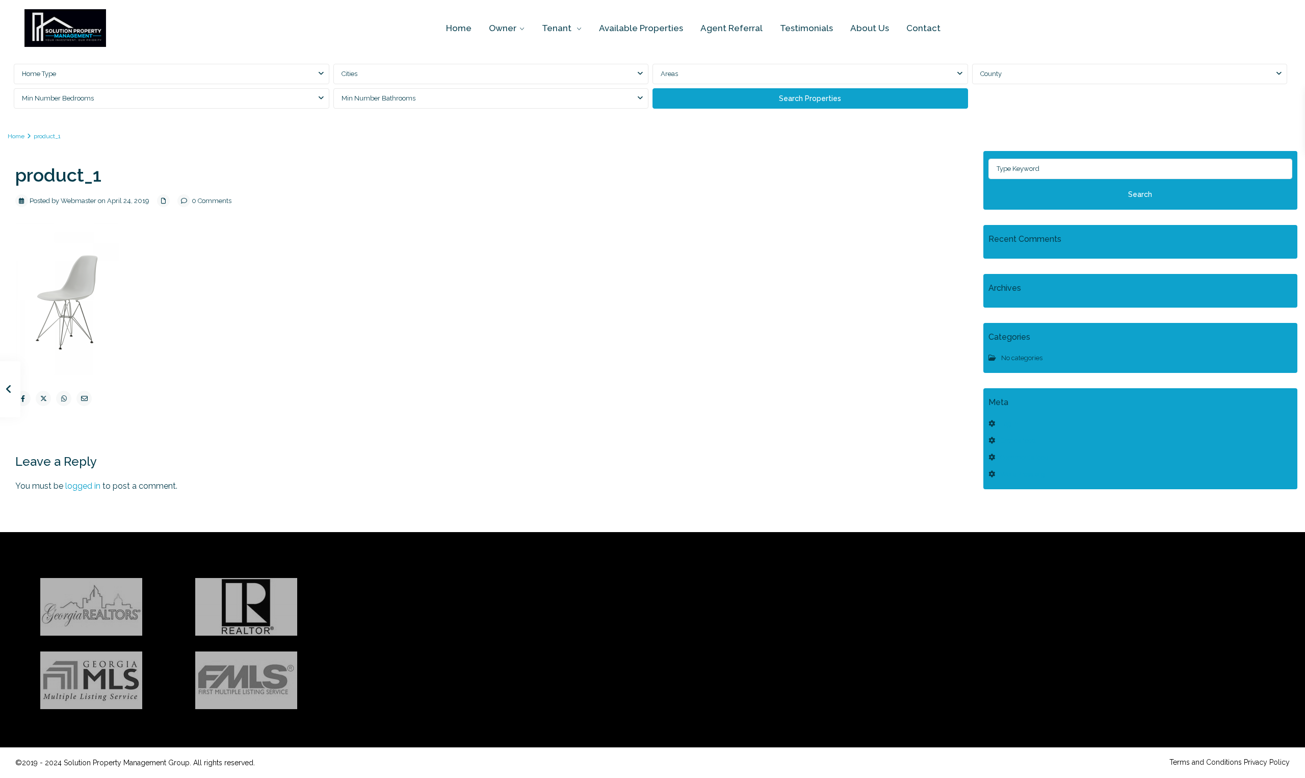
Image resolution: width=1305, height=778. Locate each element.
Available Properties (641, 28)
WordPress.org (1022, 474)
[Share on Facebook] (23, 398)
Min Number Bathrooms (378, 98)
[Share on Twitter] (43, 398)
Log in (1009, 424)
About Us (869, 28)
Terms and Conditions (1205, 762)
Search (1140, 194)
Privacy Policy (1267, 762)
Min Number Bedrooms (58, 98)
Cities (349, 74)
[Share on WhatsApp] (63, 398)
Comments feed (1024, 457)
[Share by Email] (84, 398)
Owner (502, 28)
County (991, 74)
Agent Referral (731, 28)
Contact (923, 28)
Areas (669, 74)
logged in (82, 486)
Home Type (39, 74)
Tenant (557, 28)
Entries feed (1018, 440)
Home (459, 28)
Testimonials (806, 28)
